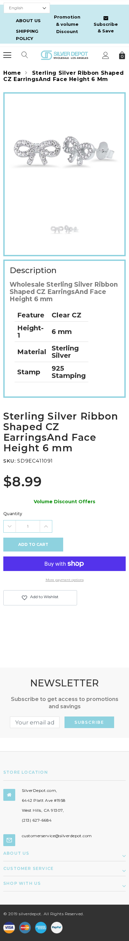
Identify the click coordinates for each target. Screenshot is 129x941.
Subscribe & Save (106, 27)
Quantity (12, 513)
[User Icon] (105, 55)
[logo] (64, 54)
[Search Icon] (25, 55)
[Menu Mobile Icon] (7, 55)
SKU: (9, 461)
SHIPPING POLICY (27, 34)
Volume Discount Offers (64, 502)
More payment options (65, 580)
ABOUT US (28, 20)
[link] (64, 230)
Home (12, 73)
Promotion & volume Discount (67, 24)
